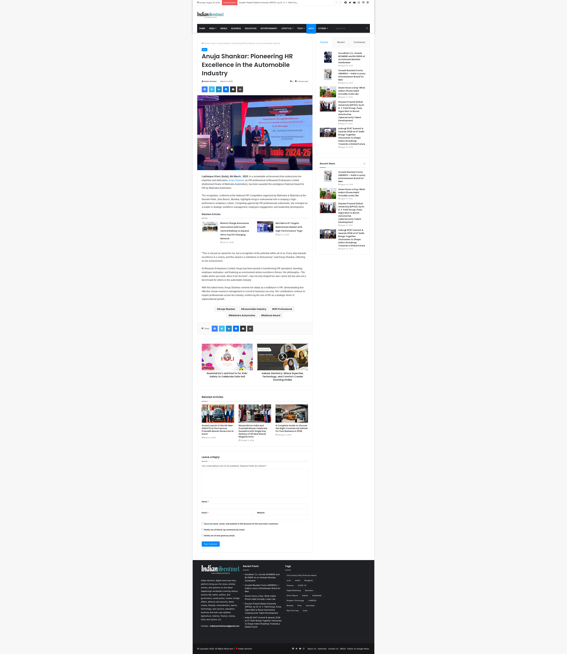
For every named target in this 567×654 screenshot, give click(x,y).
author (297, 580)
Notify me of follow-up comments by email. (224, 529)
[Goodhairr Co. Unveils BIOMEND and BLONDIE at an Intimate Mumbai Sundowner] (328, 57)
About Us (312, 649)
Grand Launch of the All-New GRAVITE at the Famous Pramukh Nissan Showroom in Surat (218, 429)
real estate (310, 605)
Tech (300, 28)
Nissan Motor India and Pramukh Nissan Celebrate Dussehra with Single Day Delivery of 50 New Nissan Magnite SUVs (253, 431)
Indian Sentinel (210, 81)
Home (202, 28)
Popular (324, 42)
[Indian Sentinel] (210, 14)
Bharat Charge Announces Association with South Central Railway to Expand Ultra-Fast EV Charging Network (234, 231)
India (212, 28)
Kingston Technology (295, 600)
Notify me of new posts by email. (219, 535)
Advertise (322, 649)
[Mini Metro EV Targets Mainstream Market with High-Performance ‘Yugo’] (265, 226)
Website (261, 512)
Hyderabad (316, 595)
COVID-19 (302, 585)
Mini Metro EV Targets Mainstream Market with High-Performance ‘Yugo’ (289, 227)
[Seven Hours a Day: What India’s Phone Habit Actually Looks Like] (328, 91)
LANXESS (312, 600)
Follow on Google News (358, 649)
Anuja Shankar (236, 180)
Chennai (290, 585)
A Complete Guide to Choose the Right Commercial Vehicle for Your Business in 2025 (292, 428)
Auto (311, 28)
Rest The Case (293, 610)
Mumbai (290, 605)
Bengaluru (308, 580)
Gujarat (305, 595)
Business (236, 28)
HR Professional (283, 309)
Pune (299, 605)
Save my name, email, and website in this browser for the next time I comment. (241, 524)
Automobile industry (254, 309)
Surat (305, 610)
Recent (341, 42)
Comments (359, 42)
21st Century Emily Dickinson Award (301, 575)
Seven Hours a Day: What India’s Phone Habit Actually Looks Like (351, 90)
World (223, 28)
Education (250, 28)
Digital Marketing (294, 590)
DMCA (343, 649)
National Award (271, 315)
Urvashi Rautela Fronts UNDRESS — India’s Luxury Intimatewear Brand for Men (351, 75)
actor (289, 580)
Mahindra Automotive (242, 315)
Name (205, 501)
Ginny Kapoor (292, 595)
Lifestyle (286, 28)
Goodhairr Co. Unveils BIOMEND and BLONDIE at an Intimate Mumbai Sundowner (351, 58)
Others (322, 28)
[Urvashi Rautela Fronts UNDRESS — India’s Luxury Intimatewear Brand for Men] (328, 74)
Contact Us (333, 649)
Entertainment (269, 28)
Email (205, 512)
